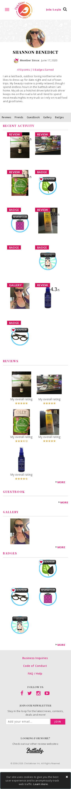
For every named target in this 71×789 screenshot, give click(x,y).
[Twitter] (30, 694)
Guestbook (33, 117)
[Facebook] (22, 694)
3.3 (27, 176)
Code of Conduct (35, 666)
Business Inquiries (35, 658)
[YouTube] (47, 694)
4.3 (55, 289)
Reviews (6, 117)
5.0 (27, 138)
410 (23, 69)
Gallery (47, 117)
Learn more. (40, 784)
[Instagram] (38, 694)
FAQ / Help (35, 673)
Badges (59, 117)
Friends (19, 117)
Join (58, 721)
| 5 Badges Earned (42, 69)
